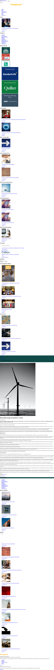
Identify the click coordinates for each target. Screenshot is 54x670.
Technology (3, 43)
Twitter (1, 665)
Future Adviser (4, 15)
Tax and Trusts (4, 42)
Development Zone (4, 12)
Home (2, 355)
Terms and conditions (4, 662)
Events (3, 14)
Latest (2, 9)
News (2, 357)
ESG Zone (3, 35)
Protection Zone (4, 484)
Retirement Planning (4, 41)
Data (2, 10)
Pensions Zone (4, 39)
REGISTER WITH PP (3, 0)
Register (3, 661)
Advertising (3, 660)
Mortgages (3, 37)
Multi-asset (3, 38)
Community (3, 34)
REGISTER (1, 669)
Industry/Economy (4, 36)
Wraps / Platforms (4, 488)
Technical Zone (4, 11)
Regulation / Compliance (5, 485)
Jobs (2, 13)
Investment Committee (5, 481)
